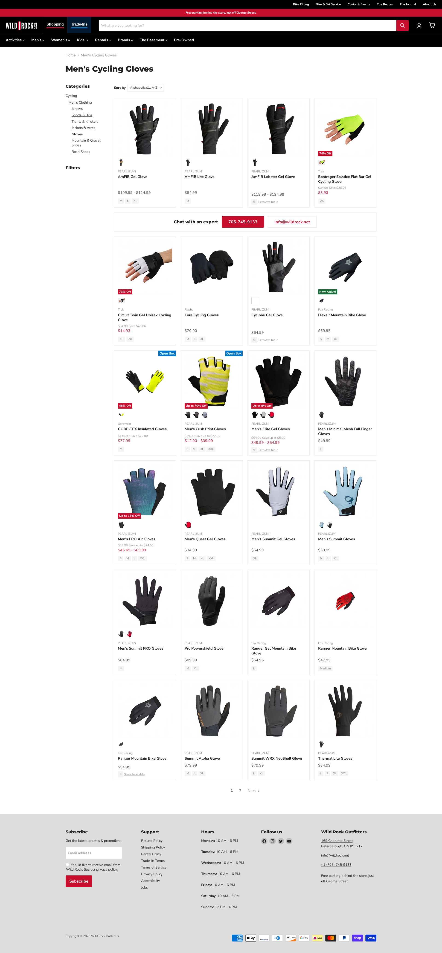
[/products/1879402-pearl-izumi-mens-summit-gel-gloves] (278, 491)
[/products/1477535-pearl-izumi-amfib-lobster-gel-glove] (278, 129)
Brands (124, 40)
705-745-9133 (242, 222)
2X (322, 201)
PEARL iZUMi (127, 171)
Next (252, 790)
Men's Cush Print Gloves (205, 429)
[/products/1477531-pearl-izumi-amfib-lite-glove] (212, 129)
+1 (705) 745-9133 (336, 864)
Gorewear (124, 424)
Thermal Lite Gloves (335, 758)
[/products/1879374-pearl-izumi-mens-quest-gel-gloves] (212, 491)
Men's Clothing (80, 102)
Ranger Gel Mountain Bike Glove (273, 651)
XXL (211, 449)
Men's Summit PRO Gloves (140, 648)
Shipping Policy (153, 847)
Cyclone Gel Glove (267, 315)
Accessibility (150, 880)
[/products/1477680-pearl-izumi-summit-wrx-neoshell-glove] (278, 711)
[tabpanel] (21, 25)
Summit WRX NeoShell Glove (276, 758)
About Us (429, 4)
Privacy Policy (152, 874)
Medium (325, 668)
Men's (36, 40)
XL (135, 201)
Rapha (189, 310)
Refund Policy (152, 840)
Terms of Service (153, 867)
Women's (59, 40)
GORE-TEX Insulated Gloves (142, 429)
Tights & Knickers (85, 121)
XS (121, 339)
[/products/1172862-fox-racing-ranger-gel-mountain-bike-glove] (278, 601)
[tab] (55, 25)
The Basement (152, 40)
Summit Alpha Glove (202, 758)
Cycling (71, 95)
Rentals (102, 40)
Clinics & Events (359, 4)
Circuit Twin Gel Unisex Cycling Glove (144, 318)
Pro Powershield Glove (204, 648)
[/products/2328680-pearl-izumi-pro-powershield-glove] (212, 601)
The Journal (408, 4)
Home (71, 55)
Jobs (144, 887)
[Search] (402, 25)
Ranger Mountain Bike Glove (342, 648)
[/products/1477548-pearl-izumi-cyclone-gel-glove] (278, 267)
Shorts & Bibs (82, 115)
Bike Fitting (301, 4)
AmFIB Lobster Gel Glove (273, 176)
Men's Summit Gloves (336, 539)
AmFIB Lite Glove (200, 176)
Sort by (120, 88)
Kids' (81, 40)
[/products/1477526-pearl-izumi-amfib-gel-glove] (145, 129)
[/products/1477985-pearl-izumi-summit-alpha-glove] (212, 711)
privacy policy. (107, 869)
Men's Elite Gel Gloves (270, 429)
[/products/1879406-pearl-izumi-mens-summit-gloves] (345, 491)
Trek (321, 171)
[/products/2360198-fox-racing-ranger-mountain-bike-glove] (145, 711)
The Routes (385, 4)
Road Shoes (81, 151)
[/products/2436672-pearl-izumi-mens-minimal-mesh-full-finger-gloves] (345, 381)
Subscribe (78, 881)
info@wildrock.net (292, 222)
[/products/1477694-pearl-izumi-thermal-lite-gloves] (345, 711)
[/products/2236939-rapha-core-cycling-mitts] (212, 267)
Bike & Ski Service (328, 4)
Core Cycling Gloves (202, 315)
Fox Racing (325, 310)
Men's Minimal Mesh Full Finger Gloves (345, 431)
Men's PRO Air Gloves (136, 539)
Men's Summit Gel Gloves (273, 539)
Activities (14, 40)
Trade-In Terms (153, 860)
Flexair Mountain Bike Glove (342, 315)
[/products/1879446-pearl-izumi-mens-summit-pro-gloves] (145, 601)
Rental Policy (151, 854)
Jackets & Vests (83, 127)
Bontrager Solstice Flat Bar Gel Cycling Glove (344, 179)
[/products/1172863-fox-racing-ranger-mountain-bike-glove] (345, 601)
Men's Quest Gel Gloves (205, 539)
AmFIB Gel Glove (132, 176)
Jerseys (77, 108)
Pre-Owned (184, 40)
